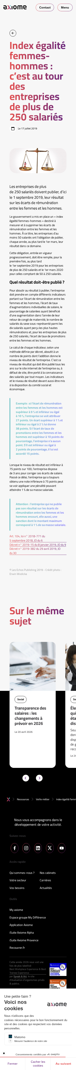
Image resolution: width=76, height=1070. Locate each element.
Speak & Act (20, 976)
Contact (45, 7)
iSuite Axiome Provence (24, 940)
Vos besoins (17, 888)
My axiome (16, 910)
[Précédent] (25, 778)
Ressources (23, 799)
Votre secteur (18, 880)
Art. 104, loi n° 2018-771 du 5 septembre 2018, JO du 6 (27, 538)
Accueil (8, 799)
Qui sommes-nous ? (22, 873)
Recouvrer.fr (17, 948)
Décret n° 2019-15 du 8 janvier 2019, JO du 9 (38, 545)
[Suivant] (39, 778)
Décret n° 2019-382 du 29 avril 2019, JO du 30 (35, 551)
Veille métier (42, 799)
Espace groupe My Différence (28, 918)
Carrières (45, 880)
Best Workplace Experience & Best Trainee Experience (28, 971)
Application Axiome (21, 925)
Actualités (46, 888)
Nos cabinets (48, 873)
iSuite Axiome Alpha (22, 933)
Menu (65, 7)
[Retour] (13, 33)
